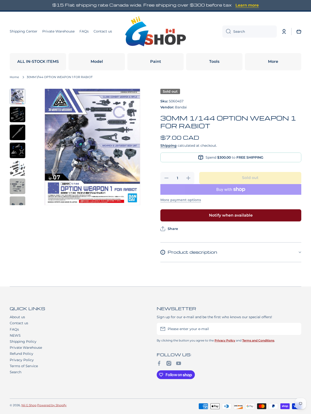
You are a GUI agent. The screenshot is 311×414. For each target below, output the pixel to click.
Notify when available (231, 215)
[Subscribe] (295, 329)
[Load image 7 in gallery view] (17, 204)
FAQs (14, 329)
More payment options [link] (180, 200)
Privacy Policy (22, 360)
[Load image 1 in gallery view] (17, 96)
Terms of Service (24, 366)
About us (17, 317)
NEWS (15, 335)
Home (14, 77)
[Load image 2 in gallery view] (17, 114)
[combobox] (249, 31)
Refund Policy (21, 353)
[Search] (226, 31)
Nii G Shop (28, 405)
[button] (298, 31)
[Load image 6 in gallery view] (17, 186)
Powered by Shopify (52, 405)
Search (15, 372)
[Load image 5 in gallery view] (17, 168)
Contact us (19, 323)
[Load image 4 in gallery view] (17, 150)
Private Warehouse (26, 347)
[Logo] (155, 31)
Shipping (168, 145)
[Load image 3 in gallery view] (17, 132)
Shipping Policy (23, 341)
